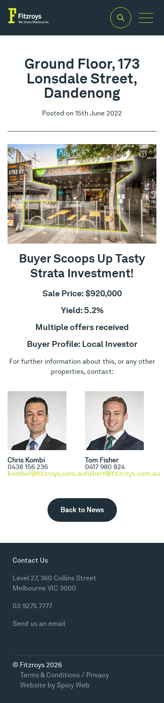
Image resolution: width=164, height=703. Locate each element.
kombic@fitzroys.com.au (46, 474)
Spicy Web (73, 685)
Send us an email (39, 624)
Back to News (82, 510)
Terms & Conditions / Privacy (64, 675)
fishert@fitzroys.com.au (122, 474)
